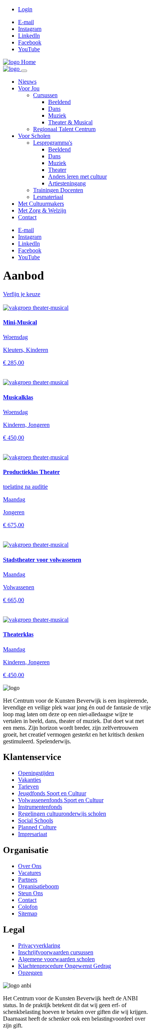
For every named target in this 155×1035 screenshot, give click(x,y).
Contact (27, 217)
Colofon (28, 907)
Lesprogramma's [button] (52, 142)
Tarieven (28, 786)
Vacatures (29, 873)
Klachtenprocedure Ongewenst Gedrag (64, 966)
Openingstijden (36, 773)
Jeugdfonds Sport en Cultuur (52, 793)
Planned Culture (37, 827)
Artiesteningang (67, 183)
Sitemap (27, 913)
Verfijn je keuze (21, 294)
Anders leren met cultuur (77, 176)
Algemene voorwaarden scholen (56, 959)
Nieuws (27, 81)
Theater (57, 170)
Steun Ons (30, 893)
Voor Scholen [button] (34, 136)
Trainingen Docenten (58, 190)
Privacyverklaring (39, 945)
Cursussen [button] (45, 95)
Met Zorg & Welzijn (42, 210)
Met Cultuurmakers (41, 203)
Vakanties (29, 780)
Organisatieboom (38, 886)
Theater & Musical (70, 122)
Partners (27, 879)
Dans (54, 108)
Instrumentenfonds (40, 807)
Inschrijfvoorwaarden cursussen (55, 952)
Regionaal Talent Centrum (64, 129)
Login (25, 9)
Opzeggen (30, 972)
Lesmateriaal (48, 197)
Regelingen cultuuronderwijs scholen (62, 813)
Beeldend (59, 102)
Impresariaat (32, 834)
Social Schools (35, 820)
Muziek (57, 115)
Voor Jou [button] (29, 88)
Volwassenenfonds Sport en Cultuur (60, 800)
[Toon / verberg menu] (24, 71)
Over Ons (29, 866)
